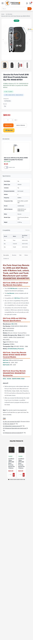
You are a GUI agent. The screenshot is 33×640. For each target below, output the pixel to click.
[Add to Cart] (14, 474)
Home (2, 14)
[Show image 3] (19, 65)
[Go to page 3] (11, 479)
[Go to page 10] (21, 479)
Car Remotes (9, 14)
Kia (5, 106)
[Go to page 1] (8, 479)
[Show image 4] (27, 65)
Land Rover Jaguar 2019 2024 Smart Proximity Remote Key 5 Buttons (11, 463)
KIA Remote (13, 288)
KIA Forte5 (6, 365)
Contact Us (6, 258)
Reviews (14, 255)
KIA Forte (17, 298)
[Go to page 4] (12, 479)
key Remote (10, 293)
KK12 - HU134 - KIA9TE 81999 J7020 (13, 379)
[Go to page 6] (15, 479)
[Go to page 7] (17, 479)
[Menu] (2, 3)
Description (6, 255)
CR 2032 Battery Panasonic (16, 348)
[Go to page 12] (24, 479)
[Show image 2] (12, 65)
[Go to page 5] (14, 479)
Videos (26, 255)
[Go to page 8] (18, 479)
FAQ (20, 255)
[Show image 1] (4, 65)
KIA (12, 324)
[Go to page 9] (20, 479)
